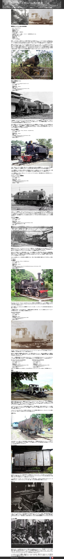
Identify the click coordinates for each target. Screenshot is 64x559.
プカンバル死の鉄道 (32, 2)
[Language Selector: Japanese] (51, 1)
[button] (18, 7)
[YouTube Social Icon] (52, 558)
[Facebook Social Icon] (50, 558)
